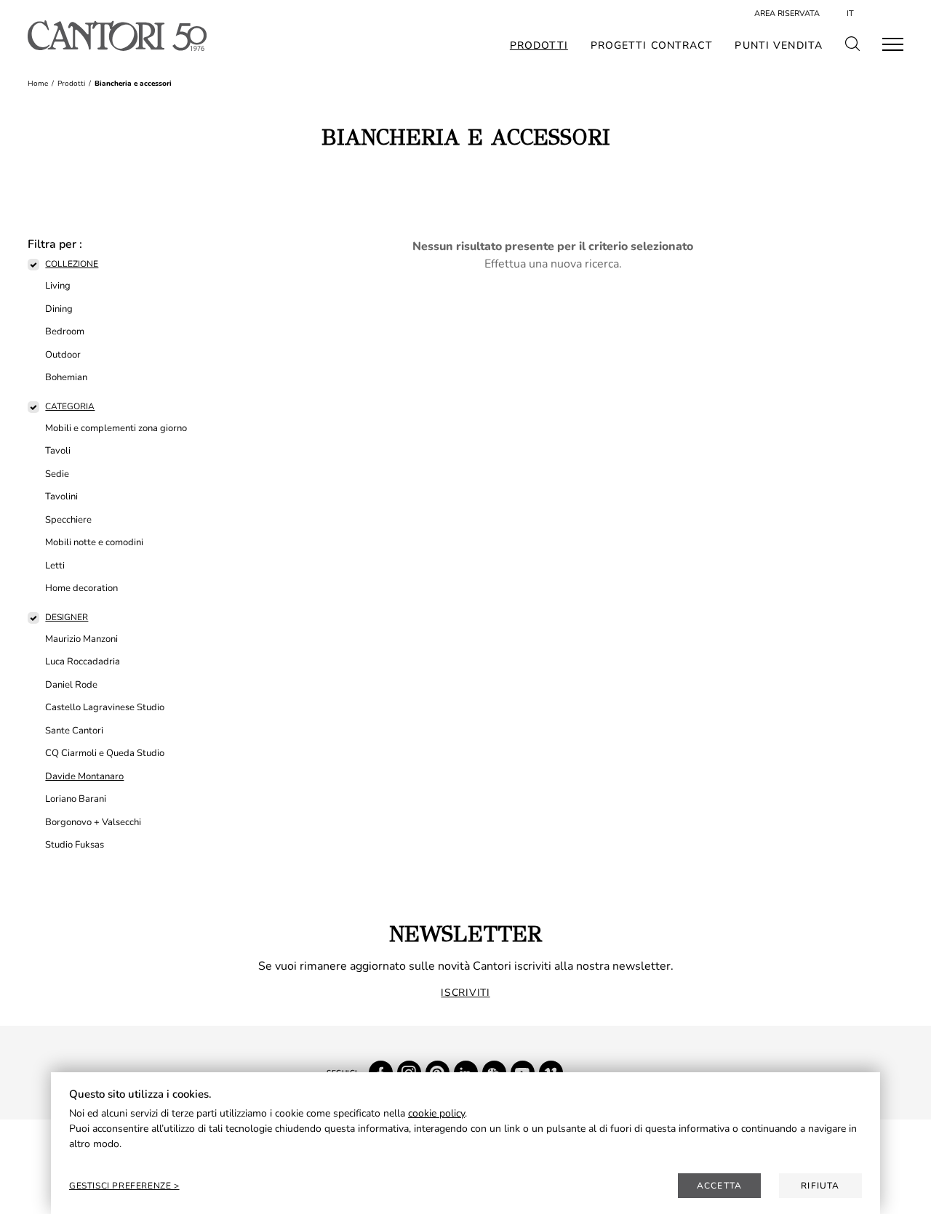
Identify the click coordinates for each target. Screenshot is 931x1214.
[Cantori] (117, 35)
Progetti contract (652, 46)
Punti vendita (779, 46)
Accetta (719, 1185)
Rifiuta (820, 1185)
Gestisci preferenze (121, 1185)
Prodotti (539, 46)
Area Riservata (787, 13)
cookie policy (436, 1113)
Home (38, 84)
